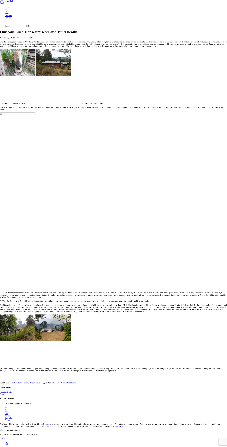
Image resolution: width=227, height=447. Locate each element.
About (7, 407)
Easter (2, 394)
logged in (13, 403)
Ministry (26, 383)
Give (6, 414)
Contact (8, 420)
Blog (6, 409)
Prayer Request (35, 383)
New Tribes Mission (68, 383)
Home (7, 412)
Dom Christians (16, 383)
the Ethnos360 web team (120, 426)
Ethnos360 (56, 383)
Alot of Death (6, 392)
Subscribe (8, 418)
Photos (7, 416)
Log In (2, 438)
